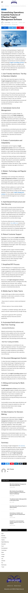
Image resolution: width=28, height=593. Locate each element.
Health (2, 556)
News (2, 552)
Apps (2, 533)
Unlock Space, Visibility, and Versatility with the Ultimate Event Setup (17, 514)
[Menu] (2, 2)
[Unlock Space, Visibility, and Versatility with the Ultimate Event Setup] (5, 514)
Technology (3, 550)
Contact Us (10, 585)
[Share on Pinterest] (20, 28)
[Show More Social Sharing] (25, 28)
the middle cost (14, 223)
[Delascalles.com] (14, 2)
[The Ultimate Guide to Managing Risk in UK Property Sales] (5, 500)
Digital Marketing (5, 541)
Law (2, 558)
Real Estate (3, 564)
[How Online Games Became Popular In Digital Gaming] (5, 507)
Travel (2, 566)
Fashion (3, 539)
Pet (2, 562)
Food (2, 546)
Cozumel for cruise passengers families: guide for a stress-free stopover (17, 522)
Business (4, 9)
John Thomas (7, 22)
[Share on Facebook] (5, 28)
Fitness (2, 554)
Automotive (3, 537)
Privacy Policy (17, 585)
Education (3, 544)
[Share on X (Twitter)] (12, 28)
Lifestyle (3, 560)
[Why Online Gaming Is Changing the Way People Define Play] (5, 485)
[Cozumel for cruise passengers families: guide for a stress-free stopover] (5, 522)
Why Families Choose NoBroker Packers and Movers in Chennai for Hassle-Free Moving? (17, 492)
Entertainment (4, 548)
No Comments (8, 24)
